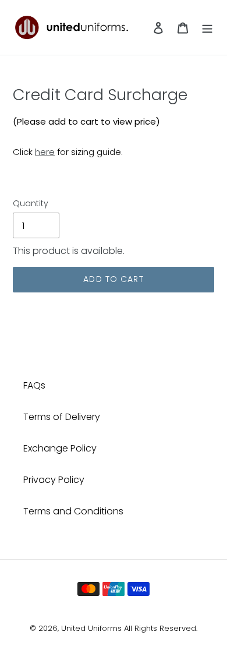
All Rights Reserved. (160, 628)
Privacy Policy (53, 479)
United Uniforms (91, 628)
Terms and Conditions (73, 511)
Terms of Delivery (61, 417)
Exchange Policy (60, 448)
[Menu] (207, 27)
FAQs (34, 385)
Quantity (30, 203)
